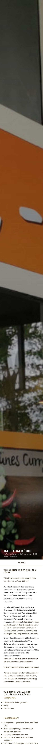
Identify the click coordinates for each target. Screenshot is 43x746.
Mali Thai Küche (18, 551)
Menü (23, 562)
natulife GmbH (14, 681)
